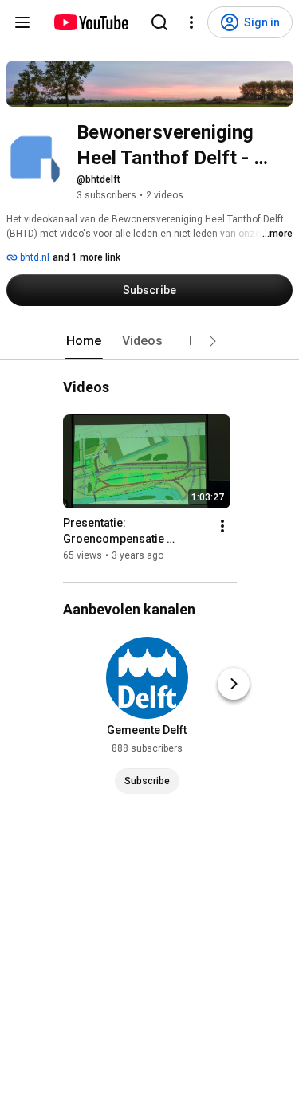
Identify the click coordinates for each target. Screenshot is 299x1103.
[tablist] (150, 341)
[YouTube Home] (90, 22)
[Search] (159, 22)
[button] (213, 341)
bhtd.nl (33, 257)
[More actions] (222, 526)
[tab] (84, 341)
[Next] (234, 684)
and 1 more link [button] (86, 257)
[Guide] (22, 22)
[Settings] (191, 22)
